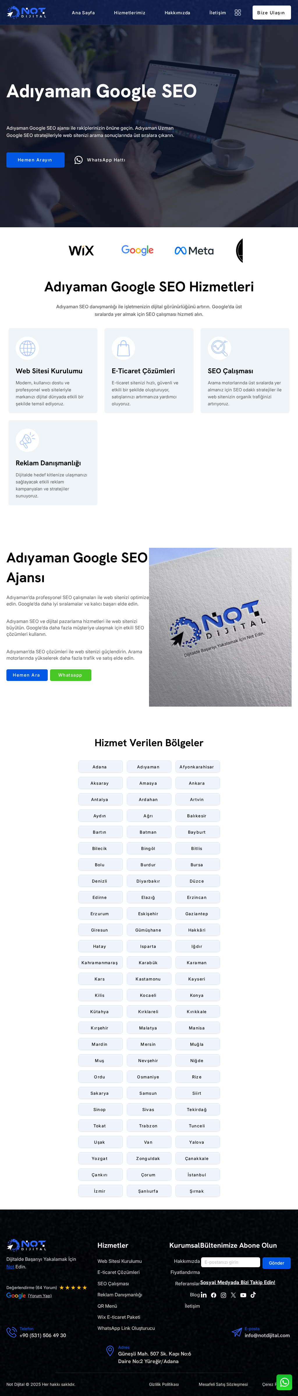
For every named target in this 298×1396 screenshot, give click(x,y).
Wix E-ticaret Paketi (118, 1317)
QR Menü (107, 1306)
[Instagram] (223, 1295)
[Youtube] (243, 1295)
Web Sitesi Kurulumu (119, 1261)
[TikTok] (253, 1295)
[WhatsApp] (284, 1382)
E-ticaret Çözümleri (118, 1272)
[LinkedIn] (203, 1295)
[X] (233, 1295)
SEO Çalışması (113, 1283)
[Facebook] (213, 1295)
